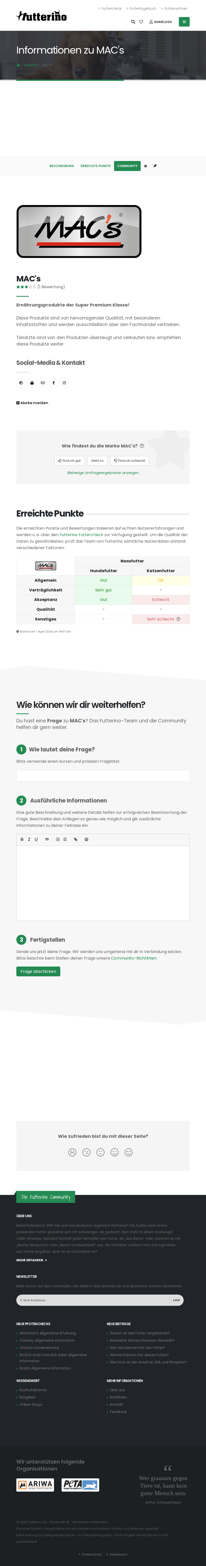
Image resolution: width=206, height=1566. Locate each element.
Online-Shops (31, 1404)
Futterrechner (175, 8)
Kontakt (116, 1404)
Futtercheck (111, 8)
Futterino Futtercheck (81, 535)
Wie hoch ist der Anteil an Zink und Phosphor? (148, 1362)
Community (127, 166)
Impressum (118, 1554)
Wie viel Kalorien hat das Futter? (137, 1347)
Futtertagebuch (143, 8)
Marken (30, 65)
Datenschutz (91, 1554)
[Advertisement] (103, 118)
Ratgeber (28, 1397)
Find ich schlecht (131, 460)
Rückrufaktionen (33, 1390)
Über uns (117, 1390)
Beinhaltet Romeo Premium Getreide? (142, 1340)
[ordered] (57, 839)
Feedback (118, 1412)
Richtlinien (118, 1397)
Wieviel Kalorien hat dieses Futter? (139, 1355)
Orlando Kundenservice (39, 1347)
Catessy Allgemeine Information (47, 1340)
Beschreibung (61, 166)
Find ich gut (71, 460)
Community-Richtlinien (134, 958)
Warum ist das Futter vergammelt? (140, 1333)
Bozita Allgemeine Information (45, 1368)
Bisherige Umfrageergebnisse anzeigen (103, 472)
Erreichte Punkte (96, 166)
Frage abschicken (38, 971)
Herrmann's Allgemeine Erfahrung (48, 1333)
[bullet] (64, 839)
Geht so (97, 460)
